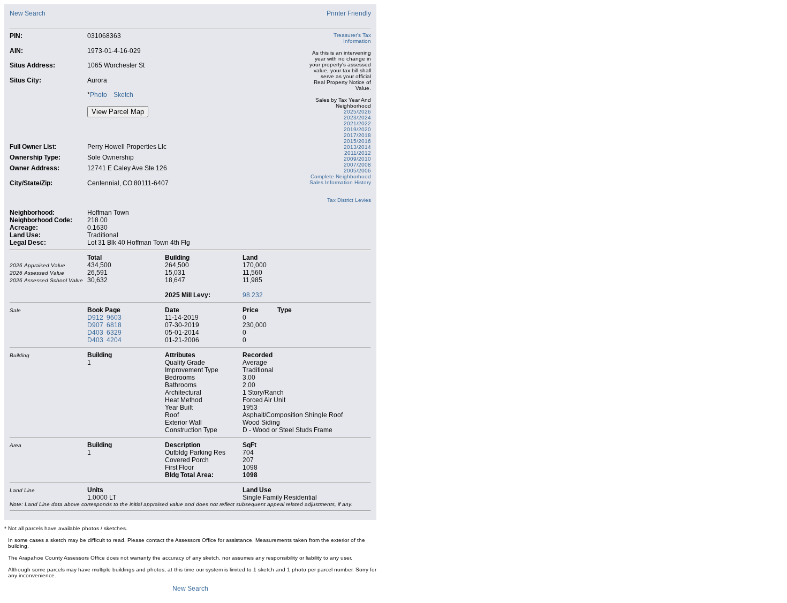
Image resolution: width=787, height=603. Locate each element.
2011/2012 (357, 153)
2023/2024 (357, 117)
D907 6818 (104, 325)
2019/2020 (357, 129)
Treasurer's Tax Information (352, 38)
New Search (28, 13)
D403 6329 (104, 332)
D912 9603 (104, 317)
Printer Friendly (349, 13)
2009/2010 (357, 159)
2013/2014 (357, 147)
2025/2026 (357, 112)
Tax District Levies (349, 200)
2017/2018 (357, 135)
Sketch (123, 95)
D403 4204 (104, 340)
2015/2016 (357, 141)
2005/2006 (357, 171)
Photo (98, 95)
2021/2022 (357, 123)
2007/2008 (357, 165)
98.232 (253, 295)
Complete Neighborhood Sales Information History (340, 179)
